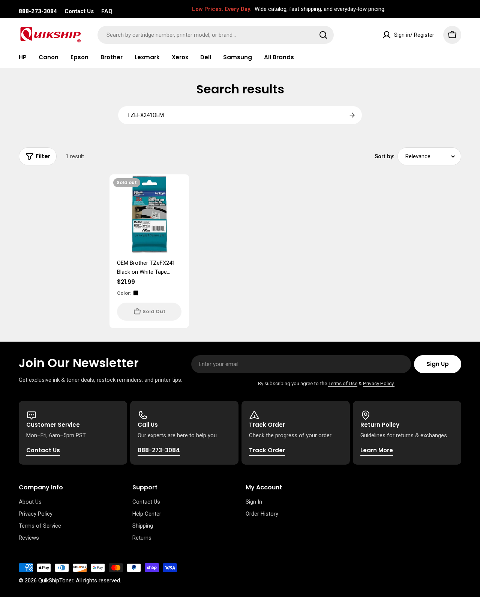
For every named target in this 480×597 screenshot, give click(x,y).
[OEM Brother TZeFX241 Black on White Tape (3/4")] (149, 214)
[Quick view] (178, 191)
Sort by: (384, 156)
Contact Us (79, 11)
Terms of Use (342, 383)
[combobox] (216, 35)
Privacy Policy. (378, 383)
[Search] (323, 34)
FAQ (106, 11)
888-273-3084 (38, 11)
